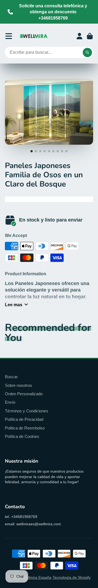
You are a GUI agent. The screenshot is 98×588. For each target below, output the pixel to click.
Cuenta (79, 36)
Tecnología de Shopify (72, 577)
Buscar (11, 376)
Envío (10, 402)
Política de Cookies (22, 436)
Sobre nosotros (18, 385)
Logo (33, 36)
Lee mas (13, 304)
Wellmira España (36, 577)
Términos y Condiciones (26, 411)
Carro (90, 36)
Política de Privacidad (24, 419)
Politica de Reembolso (25, 428)
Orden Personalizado (23, 393)
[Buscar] (87, 52)
